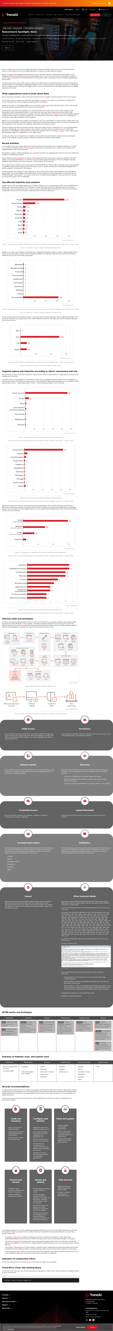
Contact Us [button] (106, 15)
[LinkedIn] (93, 1320)
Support (77, 9)
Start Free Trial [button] (95, 15)
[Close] (110, 1327)
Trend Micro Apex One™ (12, 1251)
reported (54, 112)
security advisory (18, 158)
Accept (92, 1327)
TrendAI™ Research (31, 41)
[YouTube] (90, 1320)
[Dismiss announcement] (109, 3)
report (12, 74)
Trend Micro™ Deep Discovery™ (15, 1247)
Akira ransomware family (45, 105)
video (26, 171)
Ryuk (76, 78)
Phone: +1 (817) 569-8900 (93, 1316)
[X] (87, 1320)
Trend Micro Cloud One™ (13, 1241)
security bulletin (23, 137)
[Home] (94, 1295)
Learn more (10, 1329)
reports (28, 129)
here (28, 1262)
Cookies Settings (80, 1327)
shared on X (32, 148)
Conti (25, 76)
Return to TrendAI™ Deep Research (14, 23)
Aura (30, 153)
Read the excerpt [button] (98, 3)
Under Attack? (69, 9)
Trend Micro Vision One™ (13, 1237)
